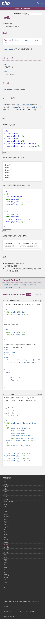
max (5, 562)
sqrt (5, 585)
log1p (5, 560)
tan (5, 587)
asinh (5, 492)
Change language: (21, 14)
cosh (5, 512)
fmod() (7, 269)
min (5, 565)
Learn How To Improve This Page (15, 285)
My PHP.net (8, 611)
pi (4, 570)
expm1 (6, 527)
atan (5, 494)
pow (5, 572)
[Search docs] (38, 3)
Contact (18, 611)
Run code (6, 153)
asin (5, 489)
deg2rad (6, 522)
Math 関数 (7, 478)
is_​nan (6, 552)
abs (5, 481)
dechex (6, 517)
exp (5, 524)
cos (5, 509)
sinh (5, 582)
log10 (5, 557)
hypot (6, 542)
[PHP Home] (6, 3)
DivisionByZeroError (24, 105)
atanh (6, 499)
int (20, 40)
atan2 (6, 497)
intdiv (6, 544)
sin (5, 580)
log (5, 555)
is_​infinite (7, 550)
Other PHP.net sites (31, 611)
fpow (5, 537)
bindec (6, 504)
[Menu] (42, 3)
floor (5, 532)
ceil (5, 507)
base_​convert (8, 502)
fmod (5, 534)
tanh (5, 590)
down (7, 300)
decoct (6, 519)
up (3, 300)
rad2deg (6, 575)
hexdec (6, 539)
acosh (6, 487)
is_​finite (6, 547)
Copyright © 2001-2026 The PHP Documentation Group (21, 603)
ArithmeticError (13, 110)
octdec (6, 567)
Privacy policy (9, 616)
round (6, 577)
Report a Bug (15, 287)
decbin (6, 514)
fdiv (5, 529)
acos (5, 484)
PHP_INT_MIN (23, 107)
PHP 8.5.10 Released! (22, 8)
